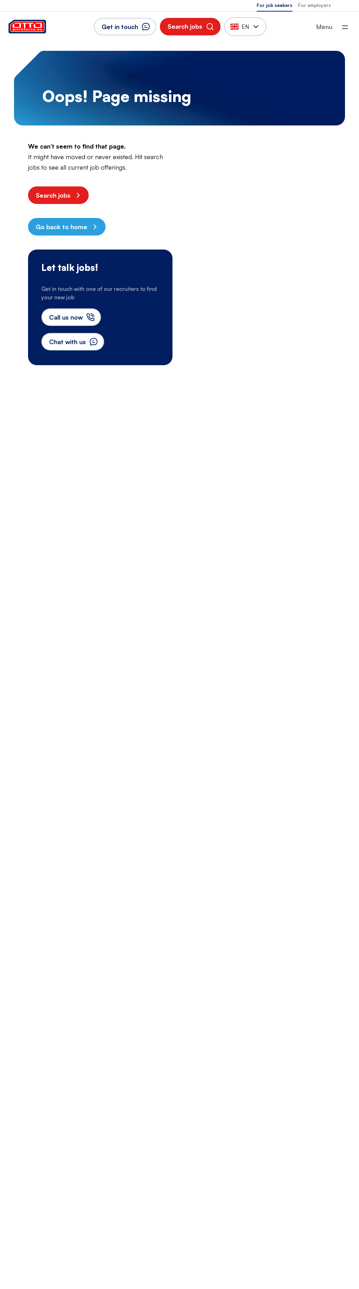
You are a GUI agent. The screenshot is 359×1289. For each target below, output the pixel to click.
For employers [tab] (314, 5)
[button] (190, 26)
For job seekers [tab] (274, 5)
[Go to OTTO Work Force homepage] (27, 27)
